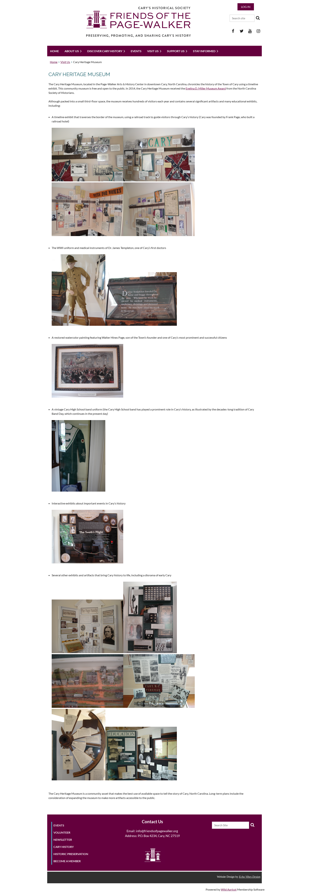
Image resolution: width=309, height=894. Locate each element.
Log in (245, 6)
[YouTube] (250, 31)
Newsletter (62, 839)
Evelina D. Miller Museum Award (206, 88)
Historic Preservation (70, 854)
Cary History (63, 846)
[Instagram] (258, 31)
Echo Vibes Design (249, 876)
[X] (241, 31)
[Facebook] (233, 31)
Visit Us (65, 62)
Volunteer (61, 832)
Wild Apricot (229, 889)
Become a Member (67, 861)
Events (58, 825)
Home (53, 62)
